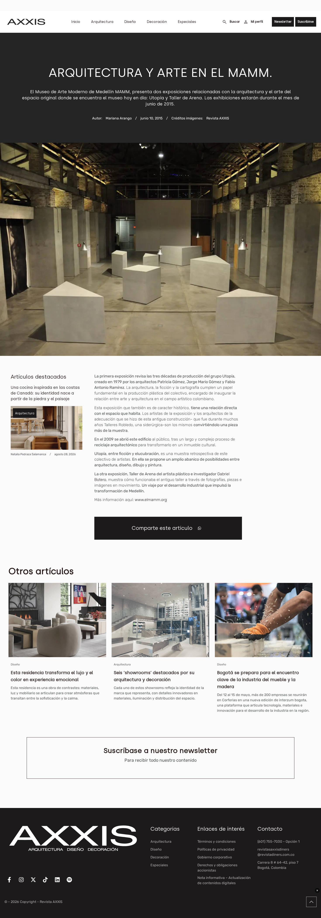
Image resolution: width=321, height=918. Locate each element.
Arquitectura (102, 22)
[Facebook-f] (12, 882)
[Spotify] (72, 882)
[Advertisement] (286, 438)
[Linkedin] (60, 882)
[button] (199, 528)
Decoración (157, 22)
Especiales (187, 22)
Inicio (75, 22)
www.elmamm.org (150, 499)
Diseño (130, 22)
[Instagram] (24, 882)
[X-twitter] (36, 882)
